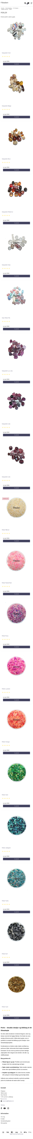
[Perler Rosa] (16, 618)
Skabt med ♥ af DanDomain (16, 1134)
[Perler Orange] (16, 724)
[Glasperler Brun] (16, 141)
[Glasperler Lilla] (16, 406)
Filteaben (4, 3)
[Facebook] (1, 1108)
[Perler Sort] (16, 936)
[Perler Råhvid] (16, 512)
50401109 (4, 1098)
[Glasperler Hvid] (16, 35)
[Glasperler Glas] (16, 247)
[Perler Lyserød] (16, 671)
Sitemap (3, 1105)
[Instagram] (8, 1108)
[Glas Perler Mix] (16, 300)
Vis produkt (16, 64)
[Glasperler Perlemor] (16, 194)
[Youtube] (5, 1108)
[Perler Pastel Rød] (16, 565)
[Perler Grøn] (16, 777)
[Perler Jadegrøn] (16, 830)
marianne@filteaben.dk (8, 1101)
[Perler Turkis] (16, 883)
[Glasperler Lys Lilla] (16, 353)
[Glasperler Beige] (16, 88)
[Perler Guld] (16, 989)
